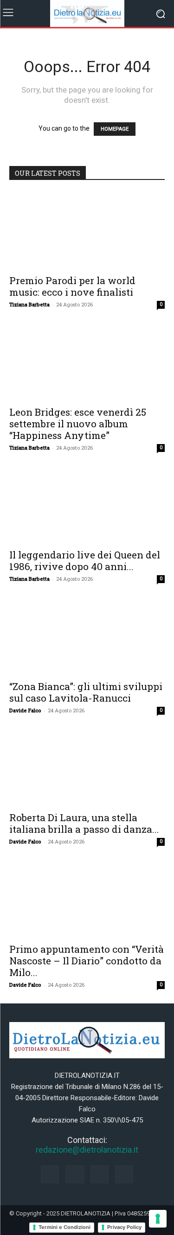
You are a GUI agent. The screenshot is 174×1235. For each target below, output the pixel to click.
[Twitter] (124, 1174)
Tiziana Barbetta (29, 304)
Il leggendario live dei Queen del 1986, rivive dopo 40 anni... (84, 560)
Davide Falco (25, 710)
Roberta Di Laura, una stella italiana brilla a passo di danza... (84, 823)
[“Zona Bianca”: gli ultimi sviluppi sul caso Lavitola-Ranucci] (87, 636)
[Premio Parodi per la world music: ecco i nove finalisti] (87, 230)
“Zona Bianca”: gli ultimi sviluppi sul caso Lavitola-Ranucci (85, 692)
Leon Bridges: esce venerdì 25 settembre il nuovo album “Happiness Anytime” (77, 423)
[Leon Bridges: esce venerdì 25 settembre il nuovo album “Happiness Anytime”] (87, 361)
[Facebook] (50, 1174)
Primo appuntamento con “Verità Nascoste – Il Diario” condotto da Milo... (86, 961)
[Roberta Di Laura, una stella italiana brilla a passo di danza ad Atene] (87, 767)
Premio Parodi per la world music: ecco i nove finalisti (72, 286)
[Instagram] (74, 1174)
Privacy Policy (124, 1227)
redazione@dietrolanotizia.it (87, 1150)
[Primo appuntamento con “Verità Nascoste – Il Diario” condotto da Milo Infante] (87, 898)
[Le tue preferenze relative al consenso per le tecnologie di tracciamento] (158, 1219)
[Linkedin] (99, 1174)
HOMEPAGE (115, 129)
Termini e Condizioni (64, 1227)
